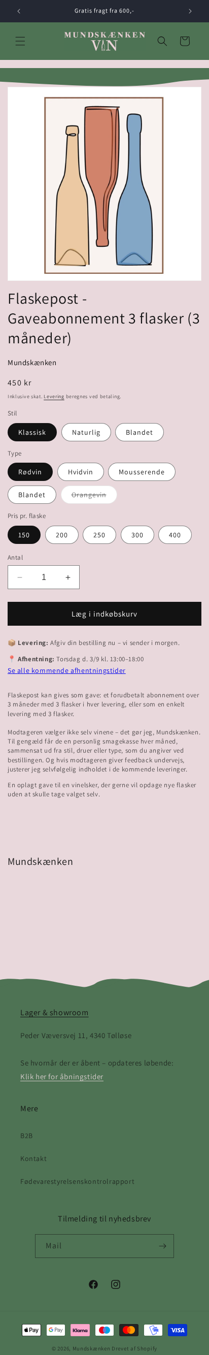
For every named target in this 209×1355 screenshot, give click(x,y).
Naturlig (86, 432)
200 (62, 534)
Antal (15, 557)
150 (24, 534)
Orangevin (94, 497)
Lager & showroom (54, 1012)
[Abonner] (162, 1246)
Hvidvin (80, 471)
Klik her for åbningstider (61, 1076)
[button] (20, 41)
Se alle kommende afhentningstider (67, 670)
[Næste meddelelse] (190, 11)
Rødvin (30, 471)
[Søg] (162, 41)
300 (137, 534)
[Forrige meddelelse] (19, 11)
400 (175, 534)
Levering (54, 396)
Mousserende (142, 471)
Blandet (139, 432)
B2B (26, 1135)
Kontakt (33, 1158)
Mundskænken (32, 362)
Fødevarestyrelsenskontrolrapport (77, 1181)
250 (99, 534)
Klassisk (32, 432)
